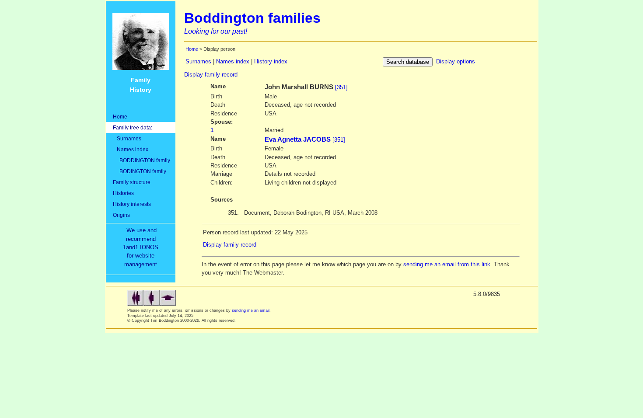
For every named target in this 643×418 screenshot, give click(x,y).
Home (120, 116)
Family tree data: (132, 127)
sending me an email (250, 310)
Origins (121, 215)
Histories (123, 193)
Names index (130, 149)
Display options (455, 61)
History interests (132, 204)
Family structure (131, 182)
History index (270, 61)
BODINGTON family (139, 171)
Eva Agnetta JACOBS (298, 139)
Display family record (211, 74)
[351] (341, 87)
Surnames (127, 138)
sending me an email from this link (446, 264)
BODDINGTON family (141, 160)
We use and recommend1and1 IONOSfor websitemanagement (142, 247)
